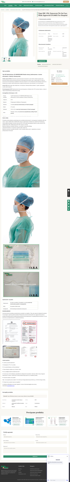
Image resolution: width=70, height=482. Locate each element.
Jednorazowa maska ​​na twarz (15, 9)
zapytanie (66, 1)
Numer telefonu (6, 440)
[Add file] (48, 480)
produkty (7, 9)
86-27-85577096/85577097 (60, 76)
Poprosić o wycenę (60, 5)
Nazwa (4, 434)
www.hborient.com (10, 385)
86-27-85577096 (28, 1)
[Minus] (67, 456)
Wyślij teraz (35, 456)
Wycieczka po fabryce (28, 5)
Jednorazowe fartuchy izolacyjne (35, 472)
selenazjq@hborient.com (40, 1)
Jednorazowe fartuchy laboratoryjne (36, 470)
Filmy (16, 5)
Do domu (2, 9)
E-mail (37, 440)
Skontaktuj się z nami (49, 5)
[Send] (67, 480)
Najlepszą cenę (16, 424)
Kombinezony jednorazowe (34, 468)
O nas (20, 5)
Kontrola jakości (38, 5)
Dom (5, 5)
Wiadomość (5, 446)
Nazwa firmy (38, 434)
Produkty (10, 5)
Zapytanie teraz (59, 83)
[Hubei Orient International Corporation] (3, 2)
